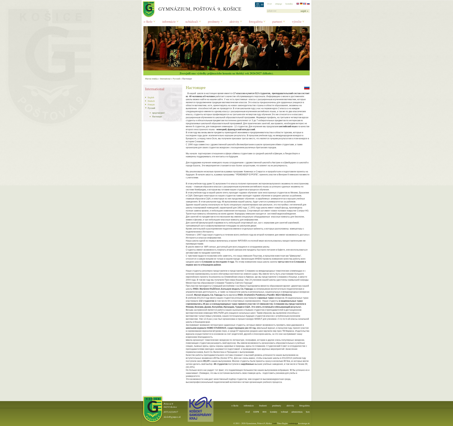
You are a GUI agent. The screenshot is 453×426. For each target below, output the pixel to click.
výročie (297, 21)
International (165, 78)
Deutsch (151, 100)
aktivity (234, 21)
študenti (263, 405)
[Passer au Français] (304, 3)
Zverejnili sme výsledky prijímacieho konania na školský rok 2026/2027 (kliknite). (226, 73)
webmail (284, 411)
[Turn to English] (297, 3)
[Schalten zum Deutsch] (301, 3)
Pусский (176, 78)
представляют (158, 112)
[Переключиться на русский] (308, 3)
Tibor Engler (282, 423)
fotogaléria (256, 21)
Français (151, 104)
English (151, 97)
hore (308, 411)
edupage (278, 3)
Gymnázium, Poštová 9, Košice (200, 9)
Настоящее (157, 116)
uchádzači (191, 21)
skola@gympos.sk (172, 416)
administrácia (296, 411)
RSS (264, 411)
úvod (269, 3)
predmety (214, 21)
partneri (277, 21)
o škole (148, 21)
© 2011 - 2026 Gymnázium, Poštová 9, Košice (252, 423)
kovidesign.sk (304, 423)
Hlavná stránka (151, 78)
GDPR (256, 411)
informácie (169, 21)
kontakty (289, 3)
